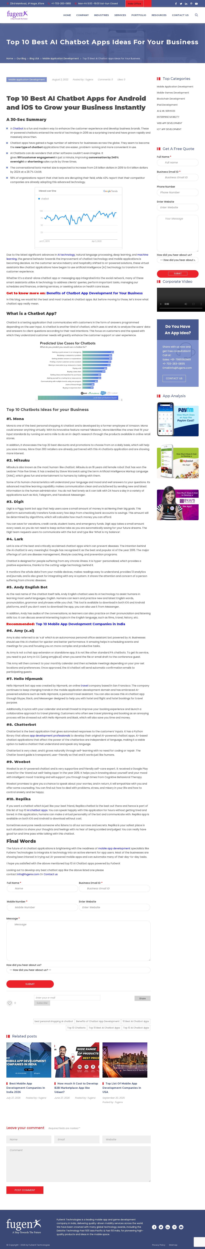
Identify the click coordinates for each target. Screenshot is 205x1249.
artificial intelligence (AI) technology (99, 267)
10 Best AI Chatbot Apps (136, 1021)
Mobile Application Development (26, 79)
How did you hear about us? (23, 965)
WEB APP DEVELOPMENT (169, 123)
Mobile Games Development (173, 92)
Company (82, 15)
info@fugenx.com (181, 368)
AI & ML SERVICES (166, 110)
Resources (159, 15)
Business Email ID (90, 883)
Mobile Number (17, 901)
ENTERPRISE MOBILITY (168, 117)
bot (74, 532)
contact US (180, 15)
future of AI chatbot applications (32, 848)
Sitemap (173, 1245)
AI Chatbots (17, 153)
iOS (127, 602)
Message (13, 918)
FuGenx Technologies (19, 852)
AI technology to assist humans (117, 594)
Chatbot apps (85, 863)
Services (120, 15)
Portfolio (138, 15)
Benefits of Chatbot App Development (97, 1021)
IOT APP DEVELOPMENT (169, 129)
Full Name (14, 883)
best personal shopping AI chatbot (52, 426)
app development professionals (50, 735)
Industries (101, 15)
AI (74, 863)
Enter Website (87, 901)
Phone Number (166, 186)
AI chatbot (49, 327)
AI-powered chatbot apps (118, 735)
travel (84, 685)
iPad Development (167, 104)
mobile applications (126, 259)
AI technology (44, 282)
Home (67, 15)
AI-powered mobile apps (66, 857)
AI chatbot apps (82, 299)
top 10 (69, 863)
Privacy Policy (158, 1245)
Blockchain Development (171, 98)
